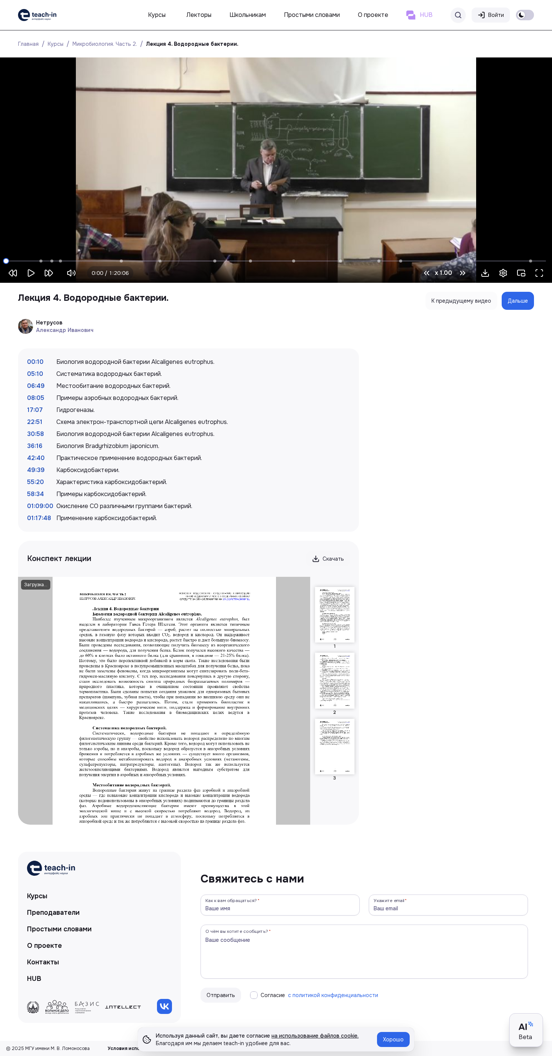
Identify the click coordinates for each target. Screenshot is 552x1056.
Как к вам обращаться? (231, 900)
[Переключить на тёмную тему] (525, 15)
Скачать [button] (333, 558)
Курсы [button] (157, 15)
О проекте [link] (44, 945)
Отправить (221, 995)
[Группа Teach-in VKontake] (164, 1006)
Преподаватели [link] (53, 912)
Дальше (518, 300)
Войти (496, 15)
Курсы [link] (37, 896)
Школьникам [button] (247, 15)
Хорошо (393, 1039)
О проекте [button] (373, 15)
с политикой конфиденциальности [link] (333, 995)
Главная (28, 44)
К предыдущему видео (461, 300)
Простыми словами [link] (59, 929)
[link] (37, 15)
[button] (485, 273)
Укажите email (389, 900)
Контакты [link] (43, 962)
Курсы (55, 44)
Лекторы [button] (199, 15)
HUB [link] (34, 979)
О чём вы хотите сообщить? (236, 931)
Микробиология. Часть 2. (104, 44)
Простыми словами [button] (312, 15)
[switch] (525, 15)
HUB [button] (426, 15)
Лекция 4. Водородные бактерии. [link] (192, 44)
